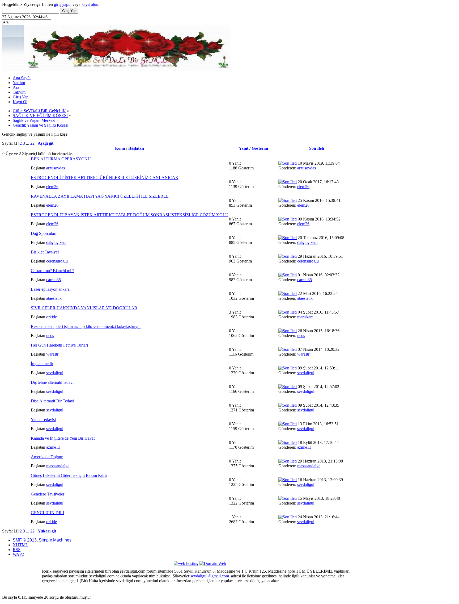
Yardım (19, 82)
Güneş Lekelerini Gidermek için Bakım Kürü (69, 475)
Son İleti (317, 148)
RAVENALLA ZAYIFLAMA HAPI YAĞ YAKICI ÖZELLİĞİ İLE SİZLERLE (100, 196)
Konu (120, 148)
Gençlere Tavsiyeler (47, 494)
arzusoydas (55, 168)
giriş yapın (62, 4)
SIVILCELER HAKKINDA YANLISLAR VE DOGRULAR (84, 308)
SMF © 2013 (25, 540)
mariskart (305, 317)
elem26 (52, 186)
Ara (16, 87)
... (28, 143)
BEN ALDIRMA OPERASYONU (61, 159)
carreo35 (53, 279)
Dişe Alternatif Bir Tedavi (52, 401)
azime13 (53, 447)
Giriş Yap (20, 97)
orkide (51, 317)
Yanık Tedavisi (43, 419)
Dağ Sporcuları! (44, 233)
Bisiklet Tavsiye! (45, 252)
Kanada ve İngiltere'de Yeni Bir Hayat (63, 438)
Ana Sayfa (22, 78)
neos (50, 335)
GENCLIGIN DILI (47, 512)
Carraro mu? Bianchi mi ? (52, 270)
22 (32, 143)
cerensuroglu (57, 261)
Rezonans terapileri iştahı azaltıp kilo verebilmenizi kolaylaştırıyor (86, 326)
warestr (52, 354)
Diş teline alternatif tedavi (52, 382)
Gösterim (260, 148)
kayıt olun (90, 4)
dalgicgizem (56, 242)
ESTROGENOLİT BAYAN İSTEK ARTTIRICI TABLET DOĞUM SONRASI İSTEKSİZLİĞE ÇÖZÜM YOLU (129, 215)
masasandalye (57, 466)
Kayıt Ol (20, 101)
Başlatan (136, 148)
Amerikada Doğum (47, 457)
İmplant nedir (42, 363)
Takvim (19, 92)
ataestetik (54, 298)
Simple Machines (55, 540)
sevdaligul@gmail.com (209, 576)
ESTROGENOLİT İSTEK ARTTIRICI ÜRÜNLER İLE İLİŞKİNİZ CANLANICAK (104, 177)
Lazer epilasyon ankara (50, 289)
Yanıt (243, 148)
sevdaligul (54, 372)
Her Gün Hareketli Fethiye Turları (59, 345)
